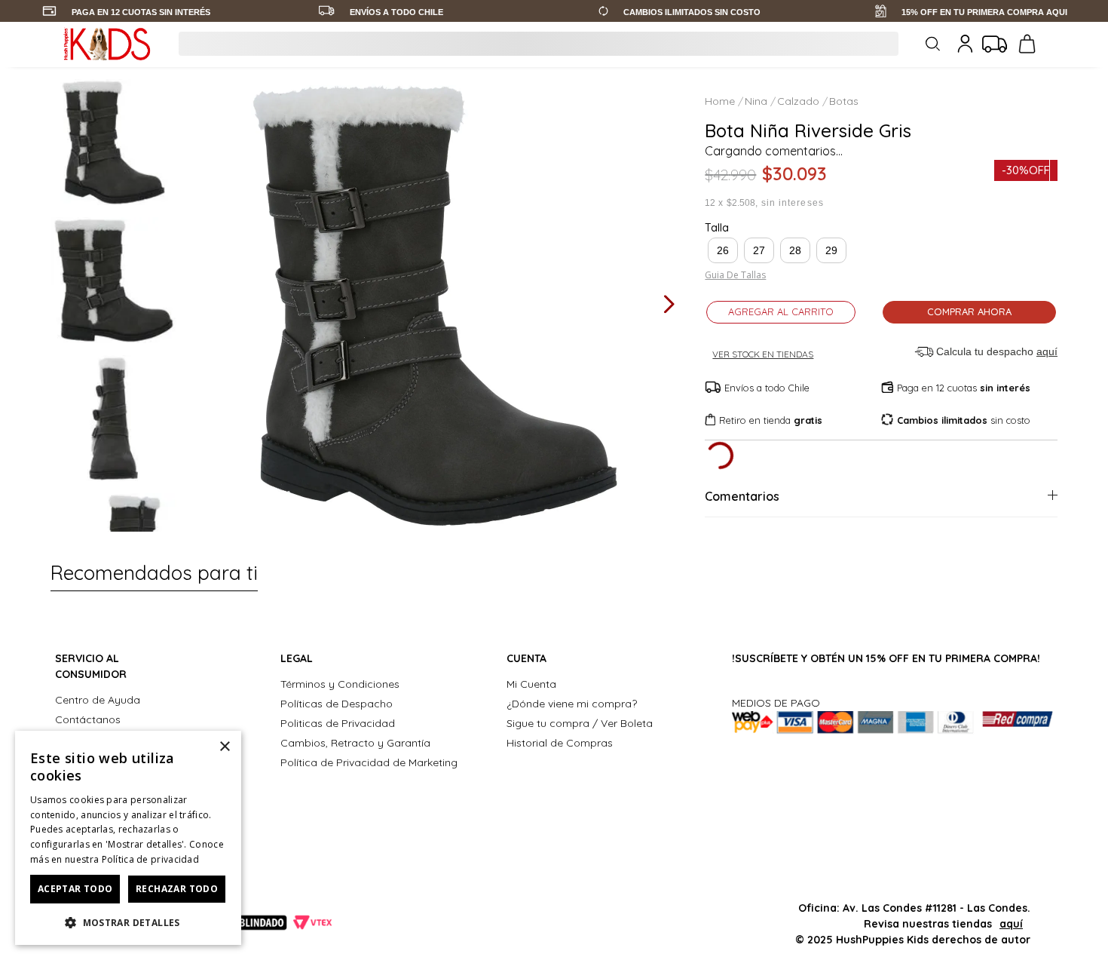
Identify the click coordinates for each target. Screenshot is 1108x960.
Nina (756, 101)
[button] (723, 250)
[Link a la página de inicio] (721, 101)
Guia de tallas (735, 275)
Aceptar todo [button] (75, 888)
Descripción (739, 693)
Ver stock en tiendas (762, 354)
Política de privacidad (151, 859)
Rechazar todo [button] (177, 888)
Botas (844, 101)
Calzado (798, 101)
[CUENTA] (960, 44)
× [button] (224, 747)
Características (749, 492)
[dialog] (128, 838)
